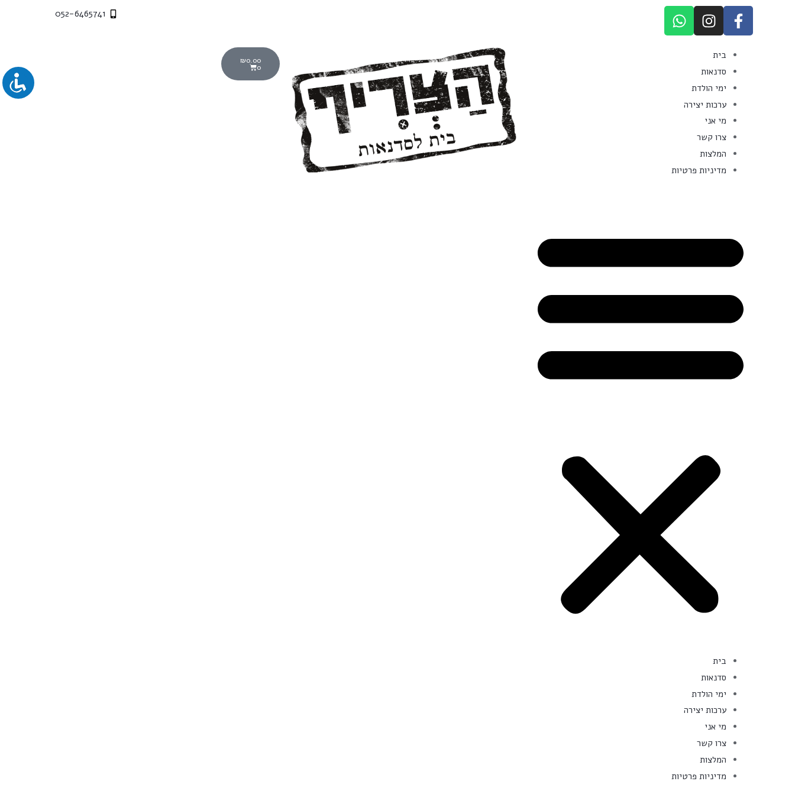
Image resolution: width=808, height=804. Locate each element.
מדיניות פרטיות (698, 170)
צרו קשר (711, 137)
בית (719, 55)
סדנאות (713, 71)
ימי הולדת (708, 88)
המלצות (713, 154)
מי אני (715, 121)
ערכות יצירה (705, 105)
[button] (640, 422)
